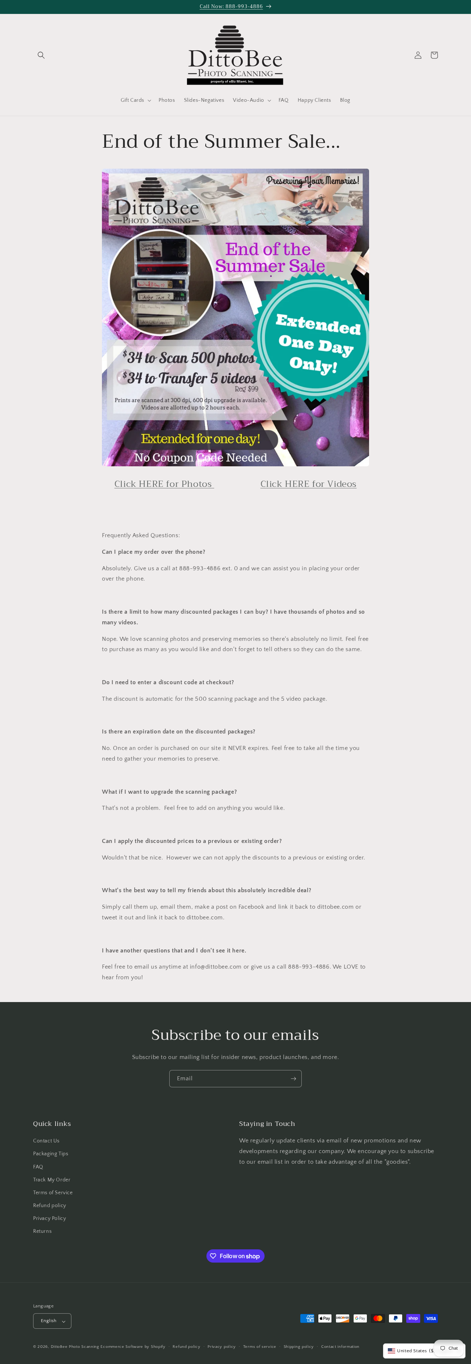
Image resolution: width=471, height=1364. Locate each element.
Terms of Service (53, 1193)
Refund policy (49, 1206)
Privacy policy (222, 1347)
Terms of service (259, 1347)
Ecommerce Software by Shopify (132, 1347)
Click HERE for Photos (164, 484)
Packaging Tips (50, 1154)
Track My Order (51, 1180)
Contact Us (46, 1141)
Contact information (340, 1347)
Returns (42, 1232)
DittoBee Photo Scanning (75, 1347)
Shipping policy (299, 1347)
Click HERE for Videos (309, 484)
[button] (41, 55)
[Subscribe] (293, 1078)
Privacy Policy (49, 1219)
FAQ (38, 1167)
